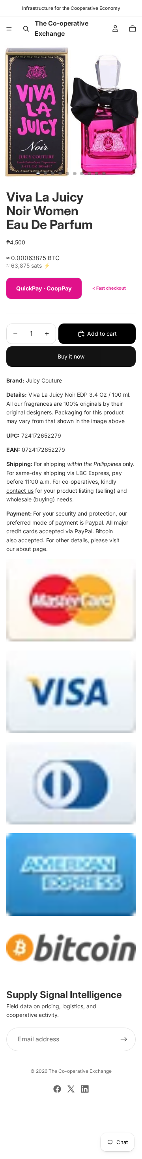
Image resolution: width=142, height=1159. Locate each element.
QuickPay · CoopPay (44, 288)
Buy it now (71, 356)
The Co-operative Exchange (80, 1071)
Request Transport (71, 1148)
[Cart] (132, 28)
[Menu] (9, 29)
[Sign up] (124, 1039)
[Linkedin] (85, 1089)
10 (104, 173)
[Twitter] (71, 1089)
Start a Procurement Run (71, 1122)
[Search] (26, 28)
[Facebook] (57, 1089)
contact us (20, 490)
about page (31, 548)
